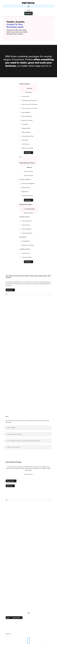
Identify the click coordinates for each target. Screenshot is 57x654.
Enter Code (9, 486)
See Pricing (9, 290)
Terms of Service (47, 647)
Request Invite (10, 481)
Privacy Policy (38, 647)
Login (28, 10)
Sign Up (29, 13)
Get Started (28, 152)
